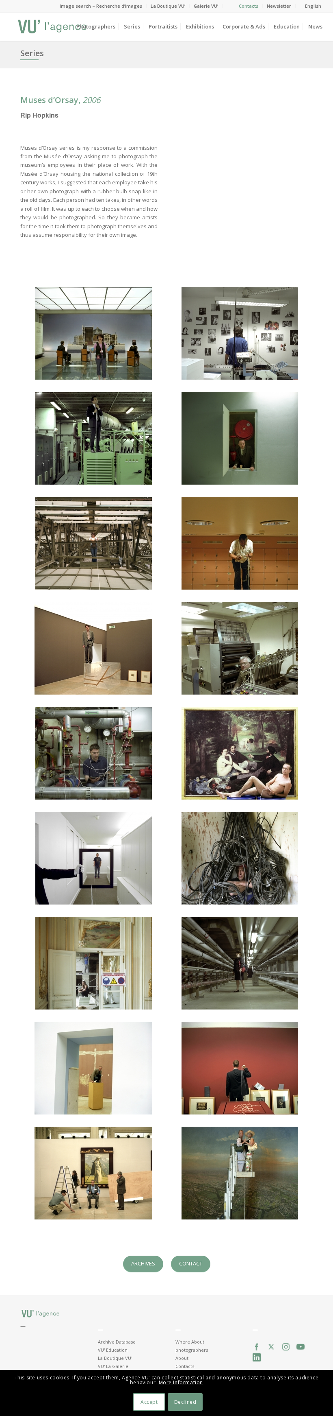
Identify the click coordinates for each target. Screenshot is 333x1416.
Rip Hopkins (39, 115)
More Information (181, 1382)
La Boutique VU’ (168, 6)
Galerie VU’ (206, 6)
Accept (149, 1402)
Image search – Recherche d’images (101, 6)
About (181, 1358)
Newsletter (279, 6)
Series (32, 53)
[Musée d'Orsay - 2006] (93, 438)
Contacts (248, 6)
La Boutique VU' (115, 1358)
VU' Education (113, 1350)
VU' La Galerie (113, 1366)
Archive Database (117, 1342)
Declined (185, 1402)
